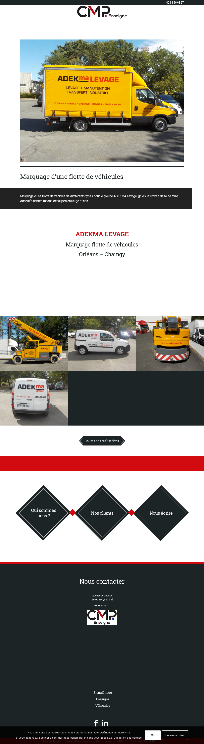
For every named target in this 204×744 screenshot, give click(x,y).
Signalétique (102, 692)
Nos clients (102, 513)
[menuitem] (178, 17)
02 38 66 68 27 (175, 2)
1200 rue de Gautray (102, 595)
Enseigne (102, 699)
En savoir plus (175, 735)
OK (153, 735)
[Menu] (178, 17)
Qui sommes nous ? (43, 512)
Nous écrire (160, 513)
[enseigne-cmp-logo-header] (102, 17)
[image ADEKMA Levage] (34, 343)
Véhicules (102, 705)
